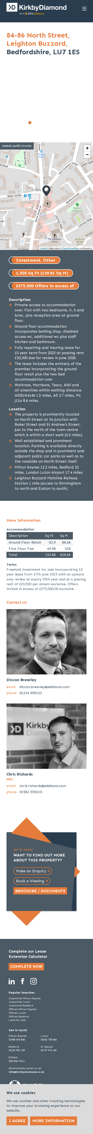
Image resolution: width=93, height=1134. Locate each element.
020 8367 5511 (17, 1061)
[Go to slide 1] (29, 122)
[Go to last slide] (12, 97)
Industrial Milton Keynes (25, 998)
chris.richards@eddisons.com (42, 786)
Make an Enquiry (31, 871)
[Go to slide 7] (58, 122)
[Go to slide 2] (34, 122)
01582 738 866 (49, 1039)
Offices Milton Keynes (23, 1009)
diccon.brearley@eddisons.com (44, 687)
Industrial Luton (19, 1001)
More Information (53, 1120)
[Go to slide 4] (44, 122)
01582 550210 (30, 792)
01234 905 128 (17, 1050)
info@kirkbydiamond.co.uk (26, 1071)
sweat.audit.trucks (17, 146)
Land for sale (17, 1020)
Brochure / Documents (40, 891)
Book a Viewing (30, 881)
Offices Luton (17, 1012)
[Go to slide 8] (63, 122)
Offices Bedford (19, 1016)
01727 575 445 (49, 1050)
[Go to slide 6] (53, 122)
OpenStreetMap (70, 248)
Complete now (26, 966)
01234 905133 (30, 693)
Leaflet (43, 248)
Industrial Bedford (21, 1005)
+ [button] (87, 148)
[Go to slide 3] (39, 122)
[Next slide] (80, 97)
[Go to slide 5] (48, 122)
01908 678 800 (17, 1039)
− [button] (87, 154)
